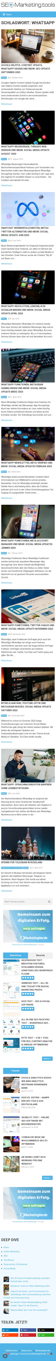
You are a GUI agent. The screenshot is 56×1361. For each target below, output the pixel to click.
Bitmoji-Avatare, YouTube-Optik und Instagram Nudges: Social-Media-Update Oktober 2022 (26, 707)
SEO (5, 1256)
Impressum (26, 1350)
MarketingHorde (42, 1350)
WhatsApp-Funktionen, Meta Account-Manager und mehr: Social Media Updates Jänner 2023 (26, 544)
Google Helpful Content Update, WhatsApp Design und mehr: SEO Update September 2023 (25, 69)
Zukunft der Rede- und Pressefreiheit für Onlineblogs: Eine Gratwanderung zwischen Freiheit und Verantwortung (27, 1294)
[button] (10, 1330)
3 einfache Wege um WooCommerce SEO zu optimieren (34, 1140)
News (4, 78)
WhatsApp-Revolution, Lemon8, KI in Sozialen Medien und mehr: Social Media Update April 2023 (25, 310)
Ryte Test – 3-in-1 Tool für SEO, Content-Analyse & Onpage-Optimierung (36, 1041)
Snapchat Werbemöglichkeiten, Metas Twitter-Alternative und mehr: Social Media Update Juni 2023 (25, 232)
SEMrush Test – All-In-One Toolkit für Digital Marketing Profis (35, 986)
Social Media (10, 1268)
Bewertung (15, 955)
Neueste (40, 955)
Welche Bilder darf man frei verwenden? (29, 1310)
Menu (9, 14)
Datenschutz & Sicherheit (12, 868)
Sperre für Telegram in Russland (21, 862)
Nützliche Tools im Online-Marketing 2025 (30, 1286)
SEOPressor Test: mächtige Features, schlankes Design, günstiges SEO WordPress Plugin (37, 967)
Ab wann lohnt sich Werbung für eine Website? (33, 1160)
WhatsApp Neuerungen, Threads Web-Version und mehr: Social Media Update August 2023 (25, 150)
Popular (16, 1070)
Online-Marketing (11, 1251)
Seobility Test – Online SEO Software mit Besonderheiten (35, 1120)
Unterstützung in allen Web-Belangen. (24, 944)
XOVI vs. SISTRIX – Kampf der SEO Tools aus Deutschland (35, 1101)
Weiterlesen (6, 104)
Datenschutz (12, 1350)
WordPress (9, 1260)
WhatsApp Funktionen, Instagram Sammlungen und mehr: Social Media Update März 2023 (23, 388)
